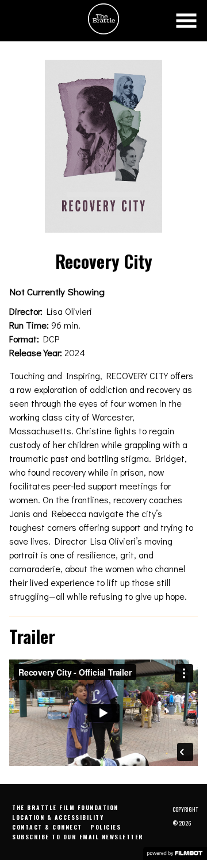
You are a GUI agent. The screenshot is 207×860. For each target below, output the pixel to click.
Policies (105, 827)
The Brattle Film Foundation (65, 807)
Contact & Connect (47, 827)
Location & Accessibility (57, 817)
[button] (186, 21)
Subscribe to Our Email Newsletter (78, 836)
